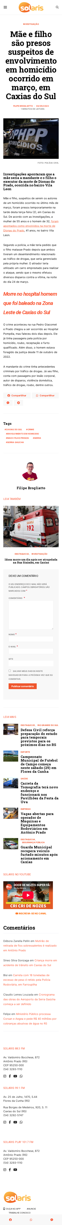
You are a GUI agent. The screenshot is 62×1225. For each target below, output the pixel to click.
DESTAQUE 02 (22, 554)
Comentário (16, 598)
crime (31, 429)
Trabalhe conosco (20, 1212)
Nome (13, 634)
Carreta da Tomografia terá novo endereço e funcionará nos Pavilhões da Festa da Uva (40, 792)
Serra (37, 438)
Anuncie (31, 1208)
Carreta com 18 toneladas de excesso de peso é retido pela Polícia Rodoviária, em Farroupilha (26, 979)
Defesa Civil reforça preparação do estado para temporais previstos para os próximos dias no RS (39, 737)
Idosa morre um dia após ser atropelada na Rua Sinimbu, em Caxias (31, 561)
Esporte (25, 752)
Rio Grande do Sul (48, 725)
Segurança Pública (33, 842)
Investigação (31, 24)
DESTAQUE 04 (28, 839)
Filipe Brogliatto (23, 106)
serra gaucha (15, 442)
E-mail (13, 646)
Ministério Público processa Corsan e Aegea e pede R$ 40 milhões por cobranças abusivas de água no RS (30, 1018)
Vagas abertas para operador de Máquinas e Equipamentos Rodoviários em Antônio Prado (37, 823)
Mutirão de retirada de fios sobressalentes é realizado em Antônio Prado (30, 945)
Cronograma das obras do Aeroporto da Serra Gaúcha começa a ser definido (29, 999)
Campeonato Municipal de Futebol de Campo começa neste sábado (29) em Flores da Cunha (39, 764)
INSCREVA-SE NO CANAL (32, 913)
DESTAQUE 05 (28, 725)
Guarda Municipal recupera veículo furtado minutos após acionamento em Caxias (39, 854)
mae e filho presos (18, 438)
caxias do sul (14, 429)
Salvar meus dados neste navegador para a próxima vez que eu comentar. (31, 675)
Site (11, 659)
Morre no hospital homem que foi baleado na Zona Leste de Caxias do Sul (30, 303)
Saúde (24, 778)
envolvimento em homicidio (23, 433)
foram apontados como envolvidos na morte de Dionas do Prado (31, 226)
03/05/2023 (42, 106)
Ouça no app (13, 1208)
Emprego (26, 809)
